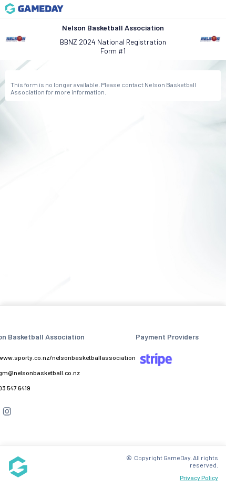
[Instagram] (7, 415)
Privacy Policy (199, 477)
